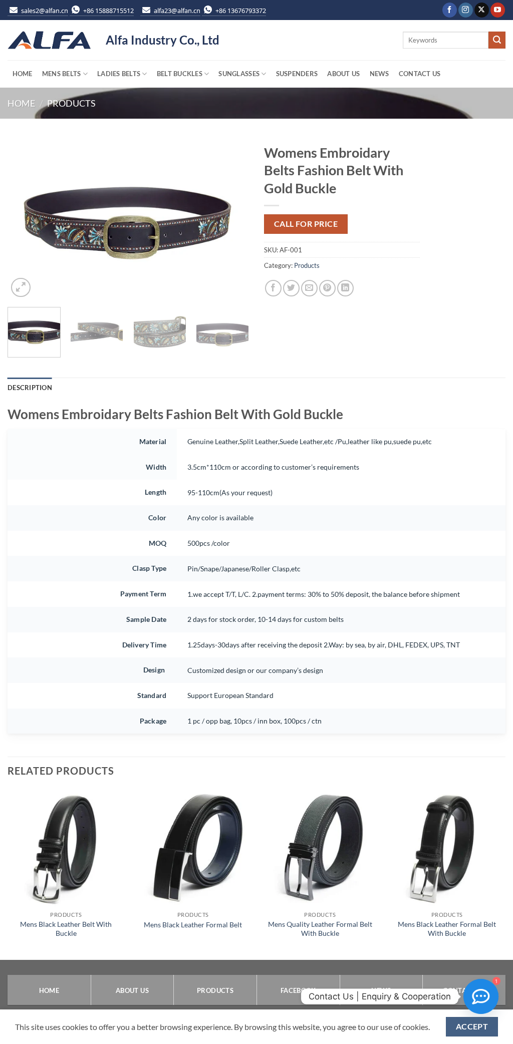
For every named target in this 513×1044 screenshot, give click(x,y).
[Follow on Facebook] (449, 10)
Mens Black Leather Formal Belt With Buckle (447, 929)
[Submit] (496, 40)
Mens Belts (61, 74)
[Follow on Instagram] (465, 10)
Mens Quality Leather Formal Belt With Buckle (320, 929)
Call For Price (306, 223)
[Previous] (25, 219)
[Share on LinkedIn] (345, 288)
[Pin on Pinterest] (327, 288)
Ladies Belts (118, 74)
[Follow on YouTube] (497, 10)
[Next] (231, 219)
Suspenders (297, 74)
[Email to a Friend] (309, 288)
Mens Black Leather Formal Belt (193, 924)
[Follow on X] (481, 10)
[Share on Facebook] (273, 288)
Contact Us (420, 74)
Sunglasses (239, 74)
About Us (343, 74)
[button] (21, 287)
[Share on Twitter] (291, 288)
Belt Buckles (179, 74)
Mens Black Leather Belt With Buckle (66, 929)
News (379, 74)
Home (23, 74)
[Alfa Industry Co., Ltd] (49, 40)
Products (71, 103)
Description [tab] (30, 388)
